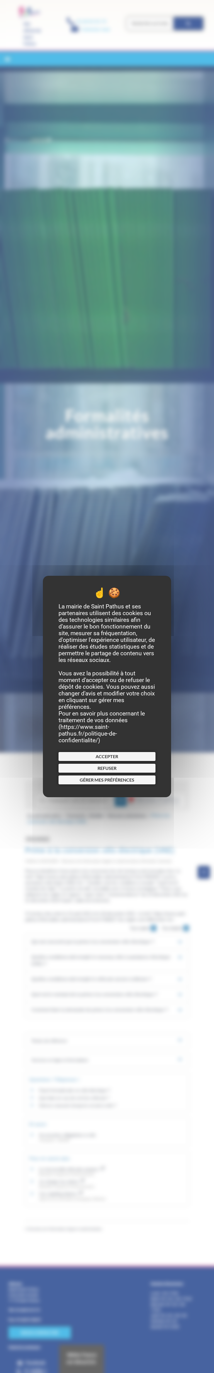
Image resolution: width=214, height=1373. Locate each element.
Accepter (107, 756)
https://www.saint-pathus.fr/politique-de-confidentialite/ (88, 734)
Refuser (107, 768)
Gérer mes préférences (107, 779)
